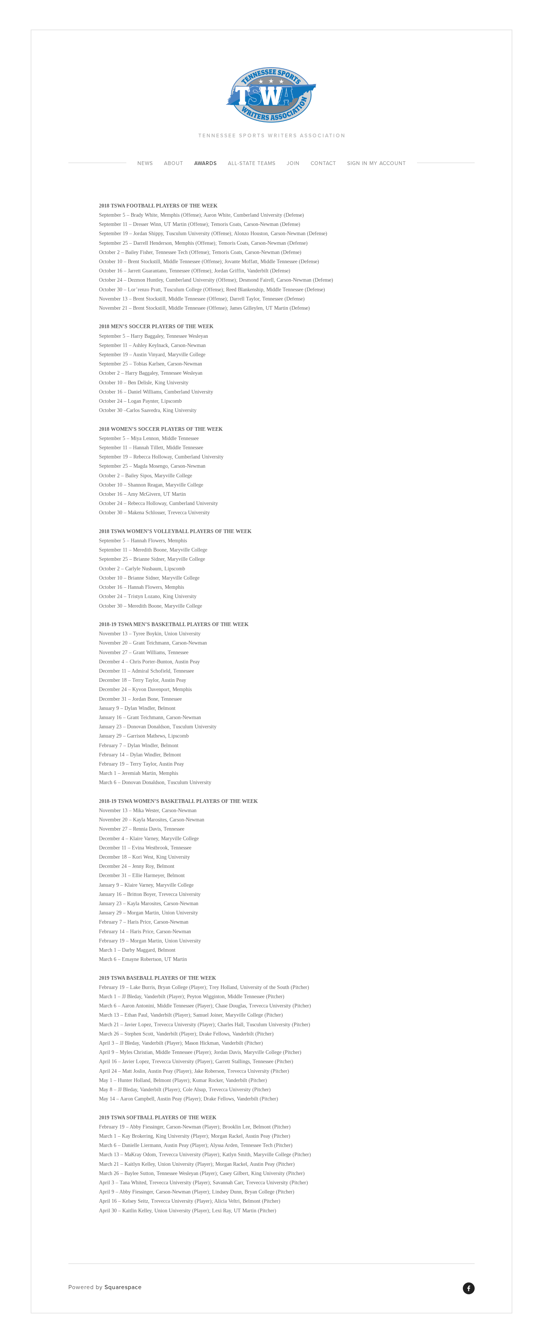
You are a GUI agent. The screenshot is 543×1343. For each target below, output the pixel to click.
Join (293, 163)
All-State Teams (252, 163)
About (173, 163)
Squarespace (123, 1287)
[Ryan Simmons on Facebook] (469, 1288)
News (145, 163)
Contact (323, 163)
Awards (205, 163)
